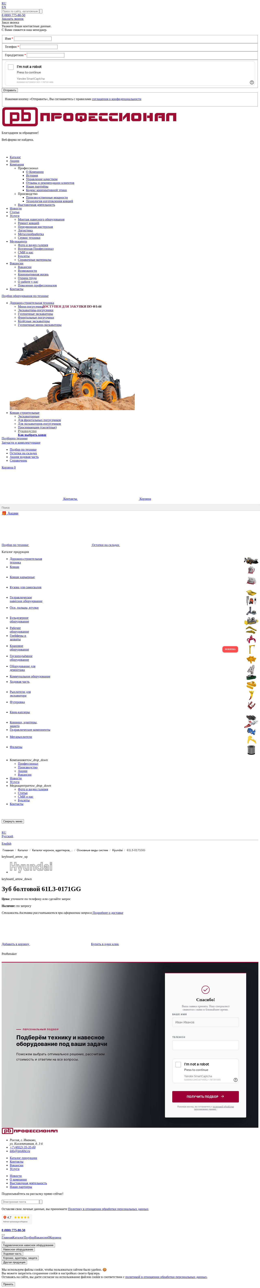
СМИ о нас (25, 252)
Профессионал (28, 763)
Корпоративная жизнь (33, 274)
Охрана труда (27, 278)
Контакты (70, 498)
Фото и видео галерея (33, 245)
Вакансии (24, 267)
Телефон (12, 46)
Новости (16, 778)
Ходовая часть (12, 1253)
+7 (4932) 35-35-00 (23, 1147)
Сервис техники (29, 237)
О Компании (35, 172)
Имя (9, 38)
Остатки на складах (23, 453)
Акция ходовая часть (24, 457)
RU (4, 3)
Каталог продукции (23, 1158)
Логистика (25, 230)
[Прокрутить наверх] (3, 1235)
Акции (22, 771)
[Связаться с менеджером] (3, 1242)
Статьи (23, 793)
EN (4, 7)
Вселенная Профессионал (36, 248)
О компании (18, 1179)
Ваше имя (179, 1014)
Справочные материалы (34, 259)
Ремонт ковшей (28, 223)
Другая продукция (14, 1262)
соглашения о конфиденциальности (116, 99)
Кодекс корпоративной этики (46, 190)
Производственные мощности (47, 197)
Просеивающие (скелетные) (37, 427)
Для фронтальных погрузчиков (39, 420)
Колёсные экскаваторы (34, 321)
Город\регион (15, 55)
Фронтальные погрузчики (36, 317)
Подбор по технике (23, 449)
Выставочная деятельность (36, 204)
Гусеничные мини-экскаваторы (40, 325)
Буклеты (24, 256)
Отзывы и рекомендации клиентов (50, 183)
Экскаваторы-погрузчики (35, 310)
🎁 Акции (10, 513)
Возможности (27, 270)
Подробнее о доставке (107, 912)
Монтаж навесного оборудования (41, 219)
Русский (7, 836)
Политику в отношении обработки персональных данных (108, 1209)
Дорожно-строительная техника (32, 303)
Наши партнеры (21, 1187)
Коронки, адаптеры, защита (20, 1258)
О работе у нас (28, 281)
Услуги (15, 782)
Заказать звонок (13, 19)
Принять (8, 1284)
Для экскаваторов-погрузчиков (39, 423)
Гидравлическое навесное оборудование (28, 1245)
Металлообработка (31, 234)
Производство (28, 767)
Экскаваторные (28, 416)
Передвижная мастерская (35, 226)
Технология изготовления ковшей (49, 201)
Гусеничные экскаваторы (35, 314)
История (32, 175)
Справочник (18, 460)
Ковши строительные (24, 412)
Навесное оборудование (18, 1249)
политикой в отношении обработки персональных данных (166, 1277)
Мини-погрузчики (30, 306)
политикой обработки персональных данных (214, 1107)
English (6, 843)
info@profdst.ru (20, 1151)
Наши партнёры (37, 186)
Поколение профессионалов (37, 285)
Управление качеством (41, 179)
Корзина (9, 467)
